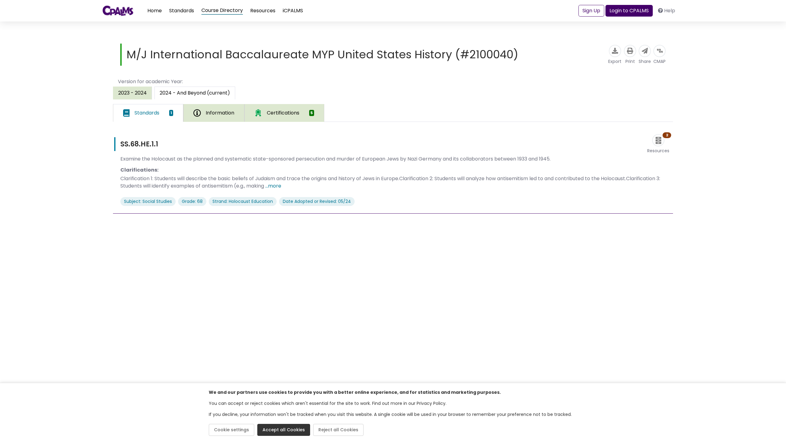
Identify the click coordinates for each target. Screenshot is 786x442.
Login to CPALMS (629, 10)
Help (669, 10)
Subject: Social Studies (148, 201)
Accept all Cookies (284, 430)
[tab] (148, 113)
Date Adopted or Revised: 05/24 (317, 201)
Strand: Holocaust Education (242, 201)
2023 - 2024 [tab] (132, 92)
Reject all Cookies (338, 430)
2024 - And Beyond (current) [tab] (195, 92)
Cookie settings (231, 430)
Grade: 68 (192, 201)
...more (273, 185)
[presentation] (132, 93)
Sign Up (591, 10)
